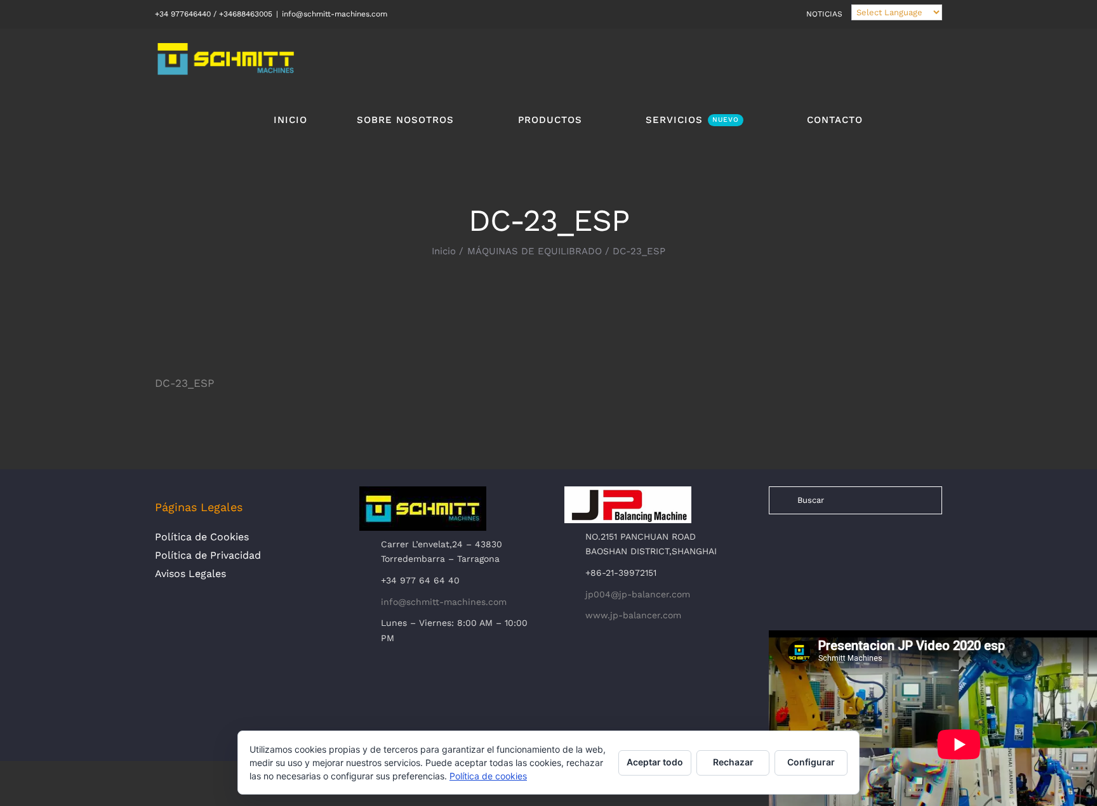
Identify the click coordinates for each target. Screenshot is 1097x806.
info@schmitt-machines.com (334, 14)
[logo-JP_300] (627, 491)
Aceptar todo (655, 762)
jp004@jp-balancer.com (637, 594)
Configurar (811, 762)
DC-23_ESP (184, 383)
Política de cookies (488, 775)
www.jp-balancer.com (633, 615)
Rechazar (733, 762)
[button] (902, 119)
